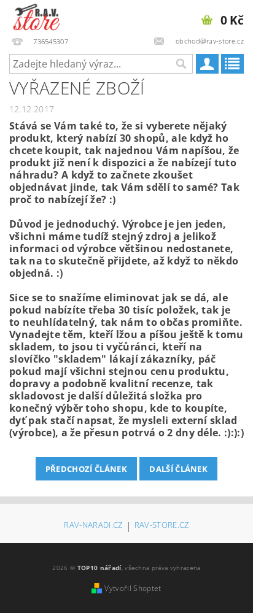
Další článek (178, 468)
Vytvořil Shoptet (132, 588)
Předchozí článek (86, 468)
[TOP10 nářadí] (36, 16)
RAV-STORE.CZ (161, 525)
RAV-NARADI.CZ (93, 525)
